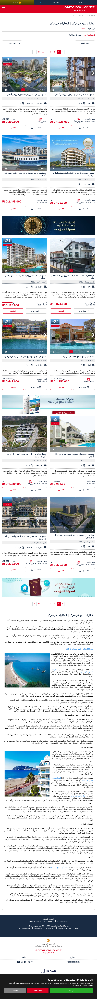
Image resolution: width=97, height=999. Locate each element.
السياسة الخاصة (38, 928)
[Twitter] (22, 962)
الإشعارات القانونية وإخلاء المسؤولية (68, 928)
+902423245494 (73, 962)
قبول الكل (71, 990)
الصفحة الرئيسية (90, 15)
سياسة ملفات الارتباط (25, 928)
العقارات (78, 15)
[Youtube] (18, 962)
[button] (93, 73)
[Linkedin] (25, 962)
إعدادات (15, 990)
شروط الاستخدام (50, 928)
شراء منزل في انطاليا (35, 921)
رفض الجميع (38, 990)
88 (39, 52)
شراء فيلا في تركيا (49, 921)
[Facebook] (32, 962)
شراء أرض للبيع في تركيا (59, 867)
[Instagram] (29, 962)
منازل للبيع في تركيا (78, 796)
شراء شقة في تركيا (62, 921)
